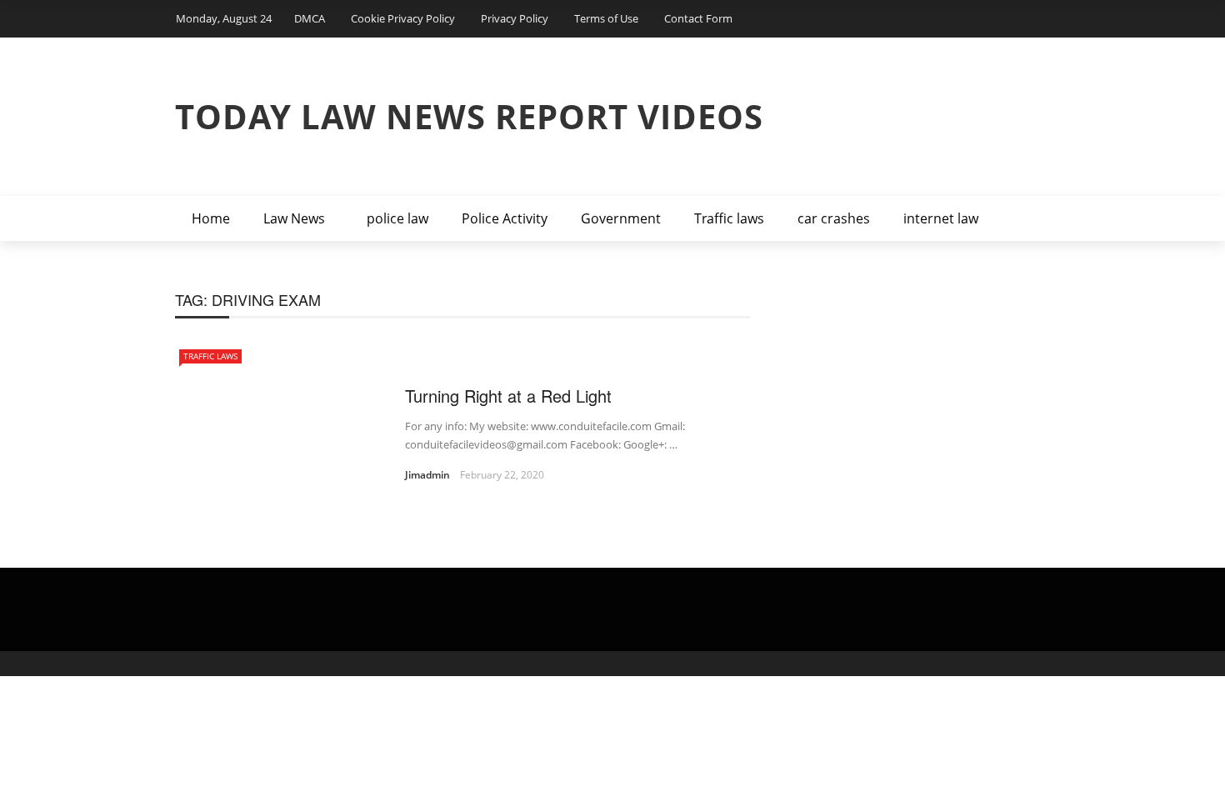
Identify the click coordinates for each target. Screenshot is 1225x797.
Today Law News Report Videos (469, 116)
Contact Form (698, 18)
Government (621, 218)
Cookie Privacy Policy (403, 18)
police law (397, 218)
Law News (294, 218)
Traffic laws (729, 218)
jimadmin (427, 475)
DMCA (309, 18)
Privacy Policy (514, 18)
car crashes (834, 218)
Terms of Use (606, 18)
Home (211, 218)
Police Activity (505, 218)
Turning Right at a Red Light (508, 395)
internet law (940, 218)
